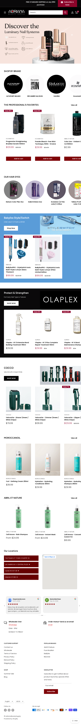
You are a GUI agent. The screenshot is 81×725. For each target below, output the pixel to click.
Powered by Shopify (11, 719)
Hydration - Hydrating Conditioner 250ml (43, 482)
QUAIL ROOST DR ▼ (12, 571)
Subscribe (51, 691)
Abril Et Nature (49, 647)
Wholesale (8, 650)
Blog (5, 677)
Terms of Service (10, 653)
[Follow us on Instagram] (9, 710)
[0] (76, 12)
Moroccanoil (11, 479)
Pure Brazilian (49, 650)
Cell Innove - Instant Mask (45, 534)
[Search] (65, 12)
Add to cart (18, 159)
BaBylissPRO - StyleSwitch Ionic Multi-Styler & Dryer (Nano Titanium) (18, 269)
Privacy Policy (9, 657)
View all (74, 105)
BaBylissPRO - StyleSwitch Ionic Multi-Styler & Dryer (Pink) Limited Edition (47, 270)
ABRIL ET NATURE (11, 532)
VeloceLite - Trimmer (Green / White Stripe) (47, 418)
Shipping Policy (10, 663)
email (50, 625)
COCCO (8, 415)
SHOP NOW (11, 303)
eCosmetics (10, 139)
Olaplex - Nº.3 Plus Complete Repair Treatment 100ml (46, 343)
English (7, 701)
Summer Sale (9, 674)
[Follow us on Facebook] (5, 710)
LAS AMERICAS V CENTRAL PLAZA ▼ (17, 564)
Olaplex (8, 340)
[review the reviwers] (38, 599)
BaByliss (8, 265)
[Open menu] (5, 12)
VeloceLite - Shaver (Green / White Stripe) (17, 418)
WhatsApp (13, 625)
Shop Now (11, 228)
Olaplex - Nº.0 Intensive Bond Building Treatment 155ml (17, 343)
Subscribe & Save (69, 3)
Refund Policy (9, 660)
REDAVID (47, 657)
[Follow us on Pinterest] (12, 710)
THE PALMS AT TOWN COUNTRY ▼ (17, 558)
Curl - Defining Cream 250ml (17, 481)
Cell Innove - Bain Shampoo (17, 534)
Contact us (8, 647)
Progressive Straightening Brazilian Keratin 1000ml (16, 142)
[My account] (72, 12)
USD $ (18, 701)
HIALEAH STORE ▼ (11, 577)
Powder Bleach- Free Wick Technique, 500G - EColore (45, 142)
